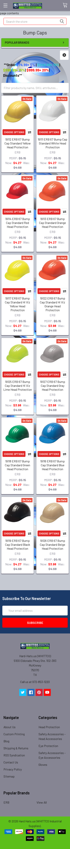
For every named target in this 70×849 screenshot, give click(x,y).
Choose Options (14, 132)
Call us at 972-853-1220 (35, 682)
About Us (10, 727)
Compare (29, 132)
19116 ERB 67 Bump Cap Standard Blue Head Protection (52, 465)
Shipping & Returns (16, 748)
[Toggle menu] (5, 5)
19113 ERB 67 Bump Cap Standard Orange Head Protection (52, 222)
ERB (6, 802)
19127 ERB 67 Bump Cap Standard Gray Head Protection (52, 385)
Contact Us (11, 762)
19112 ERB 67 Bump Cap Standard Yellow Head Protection (17, 143)
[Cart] (66, 5)
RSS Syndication (14, 755)
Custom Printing (14, 734)
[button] (64, 55)
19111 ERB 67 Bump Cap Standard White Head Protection (52, 143)
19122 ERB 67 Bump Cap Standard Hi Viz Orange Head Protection (52, 304)
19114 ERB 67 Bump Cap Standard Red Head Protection (17, 222)
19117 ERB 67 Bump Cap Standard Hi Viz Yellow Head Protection (17, 304)
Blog (6, 741)
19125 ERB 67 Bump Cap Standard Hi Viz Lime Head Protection (17, 385)
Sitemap (9, 776)
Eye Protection (48, 746)
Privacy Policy (13, 769)
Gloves (42, 764)
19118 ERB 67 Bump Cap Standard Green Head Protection (17, 465)
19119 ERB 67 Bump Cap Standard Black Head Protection (17, 544)
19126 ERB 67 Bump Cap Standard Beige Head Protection (52, 544)
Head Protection (49, 727)
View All (42, 802)
